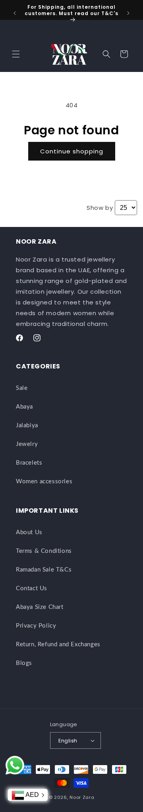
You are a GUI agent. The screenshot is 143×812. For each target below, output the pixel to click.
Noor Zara (82, 797)
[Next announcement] (128, 13)
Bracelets (29, 463)
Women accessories (44, 481)
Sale (21, 388)
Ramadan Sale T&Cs (44, 570)
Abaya (24, 407)
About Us (29, 532)
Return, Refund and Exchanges (58, 644)
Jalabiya (27, 425)
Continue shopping (71, 151)
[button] (16, 54)
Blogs (24, 663)
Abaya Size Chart (40, 607)
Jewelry (27, 444)
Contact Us (31, 588)
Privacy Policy (36, 626)
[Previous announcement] (14, 13)
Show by (100, 207)
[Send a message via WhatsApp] (15, 765)
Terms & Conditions (44, 551)
